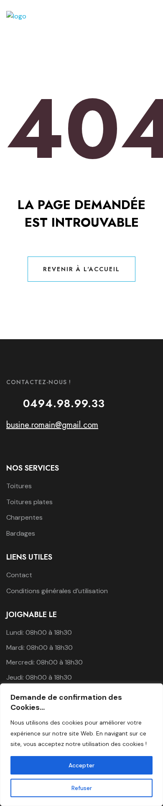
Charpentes (24, 517)
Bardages (20, 533)
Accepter (81, 765)
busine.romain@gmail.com (52, 425)
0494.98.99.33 (64, 403)
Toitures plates (29, 501)
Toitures (19, 486)
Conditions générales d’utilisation (57, 590)
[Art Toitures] (16, 15)
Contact (19, 574)
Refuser (81, 788)
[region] (81, 744)
